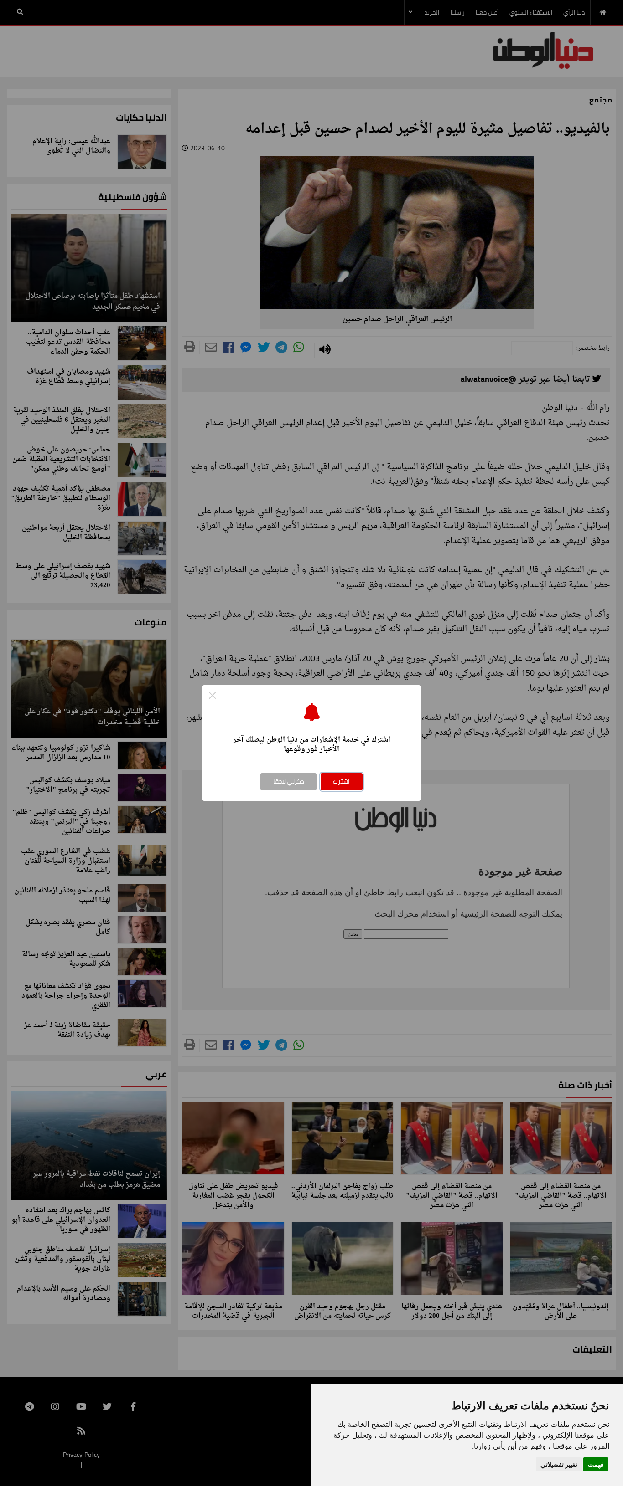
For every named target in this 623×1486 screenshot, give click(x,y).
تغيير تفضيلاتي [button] (558, 1464)
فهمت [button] (596, 1464)
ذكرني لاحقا (288, 781)
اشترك (341, 781)
